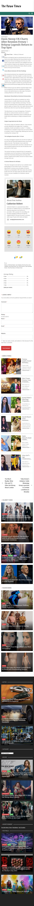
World (15, 555)
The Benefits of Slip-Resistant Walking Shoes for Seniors (15, 606)
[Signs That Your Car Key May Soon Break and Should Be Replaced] (17, 694)
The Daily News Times (6, 827)
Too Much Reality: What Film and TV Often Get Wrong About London (16, 796)
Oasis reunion (22, 266)
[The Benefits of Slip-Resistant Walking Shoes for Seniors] (17, 599)
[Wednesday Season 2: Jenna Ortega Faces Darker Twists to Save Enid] (17, 810)
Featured (10, 555)
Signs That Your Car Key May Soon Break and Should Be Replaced (16, 700)
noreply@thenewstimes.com (17, 219)
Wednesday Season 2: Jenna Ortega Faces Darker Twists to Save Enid (16, 817)
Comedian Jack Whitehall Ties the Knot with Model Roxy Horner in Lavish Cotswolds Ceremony (15, 538)
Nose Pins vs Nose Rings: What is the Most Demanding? (16, 647)
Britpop (6, 265)
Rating (3, 314)
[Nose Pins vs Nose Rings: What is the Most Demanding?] (17, 641)
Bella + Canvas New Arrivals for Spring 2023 (15, 627)
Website (3, 333)
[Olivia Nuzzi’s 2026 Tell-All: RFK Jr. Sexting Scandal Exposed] (17, 574)
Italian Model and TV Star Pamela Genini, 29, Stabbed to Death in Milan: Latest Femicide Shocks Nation (16, 559)
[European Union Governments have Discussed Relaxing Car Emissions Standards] (17, 714)
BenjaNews (15, 827)
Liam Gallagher (19, 265)
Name (3, 318)
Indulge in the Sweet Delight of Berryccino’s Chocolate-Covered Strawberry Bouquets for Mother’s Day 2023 (17, 869)
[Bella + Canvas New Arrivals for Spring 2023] (17, 620)
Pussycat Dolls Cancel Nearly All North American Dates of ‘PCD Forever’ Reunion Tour (16, 517)
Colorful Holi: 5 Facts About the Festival (15, 891)
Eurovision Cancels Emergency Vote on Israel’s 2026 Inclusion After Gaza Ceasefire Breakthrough (17, 848)
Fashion (4, 624)
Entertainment (4, 36)
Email (3, 326)
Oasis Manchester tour (13, 266)
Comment (4, 302)
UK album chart (18, 267)
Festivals (4, 844)
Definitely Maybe (11, 265)
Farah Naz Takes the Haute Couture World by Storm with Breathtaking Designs (16, 668)
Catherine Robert (4, 50)
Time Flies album (11, 267)
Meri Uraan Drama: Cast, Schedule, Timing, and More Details (26, 381)
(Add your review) (8, 287)
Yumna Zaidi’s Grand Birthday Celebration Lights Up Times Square (27, 363)
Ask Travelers (22, 827)
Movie (9, 771)
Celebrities (4, 534)
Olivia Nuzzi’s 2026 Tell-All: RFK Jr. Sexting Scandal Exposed (17, 580)
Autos (3, 697)
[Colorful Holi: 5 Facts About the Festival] (17, 884)
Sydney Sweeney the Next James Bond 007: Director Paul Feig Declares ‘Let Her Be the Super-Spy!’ (16, 774)
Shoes (3, 603)
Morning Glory (25, 265)
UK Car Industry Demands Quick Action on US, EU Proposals (16, 742)
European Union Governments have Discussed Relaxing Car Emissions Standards (14, 720)
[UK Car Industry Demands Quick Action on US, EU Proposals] (17, 735)
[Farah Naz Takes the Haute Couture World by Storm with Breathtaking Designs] (17, 662)
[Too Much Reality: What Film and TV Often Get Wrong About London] (17, 790)
